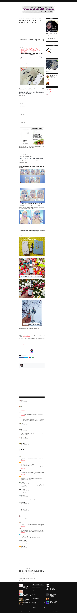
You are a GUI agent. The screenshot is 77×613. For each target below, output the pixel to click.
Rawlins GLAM (23, 528)
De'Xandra (39, 590)
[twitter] (55, 611)
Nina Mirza (23, 482)
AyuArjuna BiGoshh (24, 509)
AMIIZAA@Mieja (51, 94)
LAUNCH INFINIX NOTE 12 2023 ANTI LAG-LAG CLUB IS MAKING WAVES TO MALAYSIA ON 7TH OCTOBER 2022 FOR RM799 (53, 603)
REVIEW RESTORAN (39, 603)
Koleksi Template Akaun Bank (53, 79)
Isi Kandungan (21, 47)
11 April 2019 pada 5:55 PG (25, 490)
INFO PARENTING (41, 585)
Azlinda (22, 400)
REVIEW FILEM (39, 597)
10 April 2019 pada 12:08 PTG (25, 424)
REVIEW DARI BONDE (24, 52)
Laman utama (20, 18)
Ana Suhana (23, 443)
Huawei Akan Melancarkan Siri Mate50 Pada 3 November (54, 598)
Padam (24, 410)
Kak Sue (22, 406)
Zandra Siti (23, 417)
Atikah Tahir (23, 423)
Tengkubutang (23, 437)
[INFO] (52, 64)
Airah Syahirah (23, 489)
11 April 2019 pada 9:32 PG (25, 510)
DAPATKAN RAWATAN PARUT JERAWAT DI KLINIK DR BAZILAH (27, 590)
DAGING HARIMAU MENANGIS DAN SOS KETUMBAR (27, 599)
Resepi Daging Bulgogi (53, 82)
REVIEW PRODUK (25, 18)
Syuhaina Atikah (23, 546)
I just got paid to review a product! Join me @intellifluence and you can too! (51, 55)
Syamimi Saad (23, 495)
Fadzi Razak (23, 502)
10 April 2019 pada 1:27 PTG (25, 438)
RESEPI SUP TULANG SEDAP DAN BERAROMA (26, 603)
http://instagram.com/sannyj (25, 344)
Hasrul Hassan (51, 89)
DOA (41, 584)
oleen (30, 344)
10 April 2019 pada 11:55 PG (25, 407)
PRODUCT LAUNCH (39, 593)
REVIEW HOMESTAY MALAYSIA (39, 598)
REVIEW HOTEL (39, 599)
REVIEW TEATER (39, 606)
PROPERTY (39, 594)
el (21, 429)
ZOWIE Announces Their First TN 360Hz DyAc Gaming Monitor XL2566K (53, 594)
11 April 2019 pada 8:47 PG (25, 503)
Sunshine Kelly (23, 540)
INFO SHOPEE (36, 585)
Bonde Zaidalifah (31, 364)
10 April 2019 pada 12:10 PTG (25, 430)
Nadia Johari (23, 515)
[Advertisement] (32, 31)
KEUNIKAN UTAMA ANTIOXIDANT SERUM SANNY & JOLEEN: (29, 49)
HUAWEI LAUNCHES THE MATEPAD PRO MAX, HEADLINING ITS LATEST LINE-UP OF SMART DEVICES (27, 594)
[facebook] (53, 611)
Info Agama (34, 584)
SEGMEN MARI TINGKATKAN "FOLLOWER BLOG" (53, 76)
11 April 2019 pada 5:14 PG (25, 483)
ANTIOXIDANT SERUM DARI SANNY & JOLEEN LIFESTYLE (28, 48)
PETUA (33, 585)
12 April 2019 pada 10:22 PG (25, 541)
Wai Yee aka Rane (24, 455)
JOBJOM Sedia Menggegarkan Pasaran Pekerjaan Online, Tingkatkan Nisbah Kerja (51, 69)
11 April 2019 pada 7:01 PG (25, 496)
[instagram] (57, 611)
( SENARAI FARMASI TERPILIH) (26, 336)
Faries (22, 476)
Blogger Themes (34, 611)
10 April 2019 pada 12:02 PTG (25, 418)
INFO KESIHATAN (38, 584)
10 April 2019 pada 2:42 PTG (25, 444)
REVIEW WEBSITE (39, 607)
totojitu (50, 91)
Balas (22, 410)
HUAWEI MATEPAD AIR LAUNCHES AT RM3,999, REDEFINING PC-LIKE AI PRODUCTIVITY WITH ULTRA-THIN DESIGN (27, 586)
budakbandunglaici (24, 534)
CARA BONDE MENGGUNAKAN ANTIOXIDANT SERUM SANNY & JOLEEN (31, 50)
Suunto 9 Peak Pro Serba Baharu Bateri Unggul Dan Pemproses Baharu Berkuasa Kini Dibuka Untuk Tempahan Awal (53, 589)
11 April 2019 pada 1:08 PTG (25, 535)
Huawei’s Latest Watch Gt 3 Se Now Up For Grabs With (53, 584)
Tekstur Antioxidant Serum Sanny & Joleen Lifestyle (28, 51)
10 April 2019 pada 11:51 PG (25, 401)
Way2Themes (26, 611)
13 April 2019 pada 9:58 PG (25, 547)
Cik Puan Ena (23, 521)
